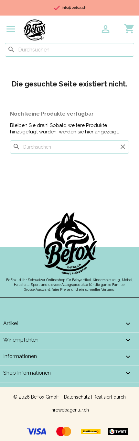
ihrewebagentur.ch (69, 410)
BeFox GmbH (45, 397)
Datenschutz (77, 397)
